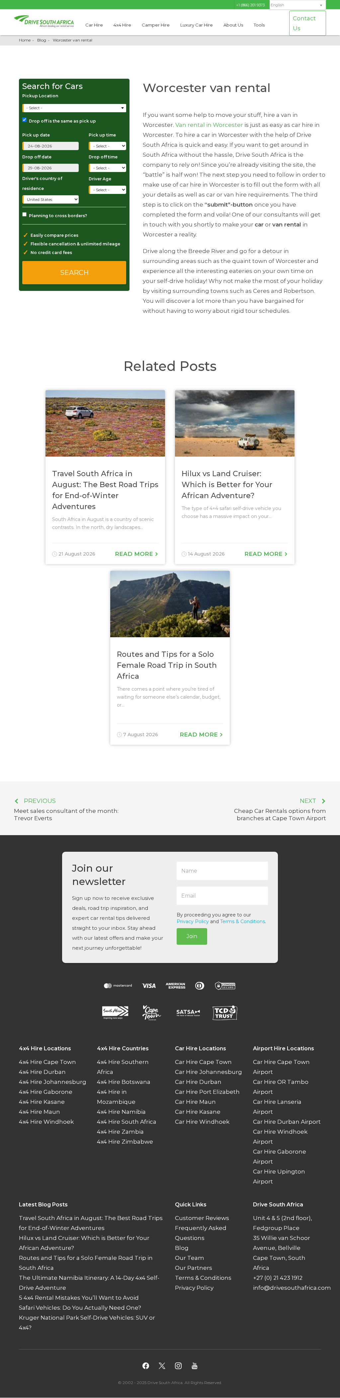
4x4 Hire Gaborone (45, 1092)
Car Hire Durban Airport (287, 1122)
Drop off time (103, 156)
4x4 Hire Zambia (120, 1132)
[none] (298, 5)
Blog (41, 40)
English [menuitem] (277, 5)
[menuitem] (298, 5)
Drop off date (36, 156)
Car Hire (94, 25)
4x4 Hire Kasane (42, 1102)
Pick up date (36, 134)
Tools (259, 25)
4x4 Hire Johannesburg (52, 1082)
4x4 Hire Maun (39, 1112)
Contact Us (304, 23)
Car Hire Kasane (197, 1112)
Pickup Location (40, 95)
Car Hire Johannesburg (208, 1072)
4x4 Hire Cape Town (47, 1062)
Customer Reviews (202, 1218)
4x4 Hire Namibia (121, 1112)
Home (25, 40)
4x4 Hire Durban (42, 1072)
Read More (135, 554)
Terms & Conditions (242, 921)
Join (192, 936)
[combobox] (75, 108)
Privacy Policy (193, 921)
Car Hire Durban (198, 1082)
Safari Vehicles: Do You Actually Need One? (80, 1308)
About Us (233, 25)
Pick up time (102, 134)
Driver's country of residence (42, 183)
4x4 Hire (122, 25)
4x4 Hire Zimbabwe (125, 1142)
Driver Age (100, 178)
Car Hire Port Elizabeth (207, 1092)
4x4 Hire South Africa (126, 1122)
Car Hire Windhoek (202, 1122)
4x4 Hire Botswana (123, 1082)
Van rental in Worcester (209, 125)
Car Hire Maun (195, 1102)
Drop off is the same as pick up (62, 121)
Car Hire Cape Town (203, 1062)
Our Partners (193, 1268)
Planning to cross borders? (58, 215)
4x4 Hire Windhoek (46, 1122)
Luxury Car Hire (196, 25)
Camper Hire (156, 25)
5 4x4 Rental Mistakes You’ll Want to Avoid (79, 1298)
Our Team (189, 1258)
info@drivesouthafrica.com (292, 1288)
